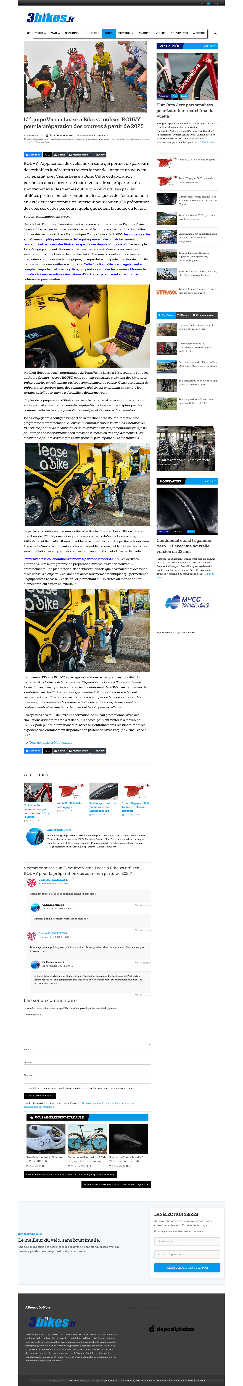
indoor (96, 139)
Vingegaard (130, 139)
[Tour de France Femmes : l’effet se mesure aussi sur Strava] (167, 292)
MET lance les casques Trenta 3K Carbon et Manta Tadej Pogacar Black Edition (71, 1174)
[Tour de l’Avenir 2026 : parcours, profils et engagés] (167, 218)
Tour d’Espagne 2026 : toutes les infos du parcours (136, 807)
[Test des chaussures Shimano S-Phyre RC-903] (46, 1139)
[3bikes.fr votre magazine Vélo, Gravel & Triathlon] (28, 33)
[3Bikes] (52, 1321)
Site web (28, 1075)
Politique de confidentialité (157, 1380)
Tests (39, 33)
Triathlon (125, 33)
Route (108, 33)
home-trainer (86, 139)
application (32, 139)
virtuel (140, 139)
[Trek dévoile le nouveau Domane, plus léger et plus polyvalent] (167, 273)
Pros (175, 96)
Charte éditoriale (183, 1380)
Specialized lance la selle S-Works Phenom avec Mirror (127, 1159)
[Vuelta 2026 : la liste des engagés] (167, 162)
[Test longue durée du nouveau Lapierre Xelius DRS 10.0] (167, 403)
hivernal (75, 139)
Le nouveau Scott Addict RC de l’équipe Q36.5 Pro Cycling (87, 1159)
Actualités (163, 96)
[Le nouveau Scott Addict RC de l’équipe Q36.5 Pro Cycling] (87, 1139)
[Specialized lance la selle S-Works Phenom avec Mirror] (128, 1139)
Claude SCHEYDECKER (52, 879)
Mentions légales (130, 1380)
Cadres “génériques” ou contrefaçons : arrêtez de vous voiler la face (195, 347)
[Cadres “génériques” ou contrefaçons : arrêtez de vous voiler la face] (167, 348)
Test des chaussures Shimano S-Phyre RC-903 (45, 1159)
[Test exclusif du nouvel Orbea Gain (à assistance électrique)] (167, 385)
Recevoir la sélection (187, 1268)
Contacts (200, 1380)
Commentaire (32, 1014)
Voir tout (210, 46)
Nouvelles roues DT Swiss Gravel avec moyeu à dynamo (115, 1184)
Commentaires (204, 315)
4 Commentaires (63, 135)
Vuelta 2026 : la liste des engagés (197, 159)
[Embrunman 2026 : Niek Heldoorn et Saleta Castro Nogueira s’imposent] (167, 236)
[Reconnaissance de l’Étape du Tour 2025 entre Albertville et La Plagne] (167, 366)
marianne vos (106, 139)
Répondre (145, 905)
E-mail (28, 1062)
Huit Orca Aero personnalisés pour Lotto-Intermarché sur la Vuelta (185, 111)
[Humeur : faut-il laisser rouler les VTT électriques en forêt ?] (167, 329)
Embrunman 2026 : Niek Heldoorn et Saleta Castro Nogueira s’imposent (198, 237)
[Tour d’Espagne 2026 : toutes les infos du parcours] (167, 181)
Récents (184, 315)
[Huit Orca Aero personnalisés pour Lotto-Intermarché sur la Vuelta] (187, 76)
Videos (160, 33)
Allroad (144, 33)
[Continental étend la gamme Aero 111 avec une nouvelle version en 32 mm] (167, 199)
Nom (27, 1049)
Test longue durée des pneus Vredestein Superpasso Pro (103, 807)
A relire (199, 33)
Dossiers (93, 33)
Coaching (72, 33)
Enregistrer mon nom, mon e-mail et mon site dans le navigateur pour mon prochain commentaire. (81, 1088)
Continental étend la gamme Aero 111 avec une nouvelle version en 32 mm (198, 200)
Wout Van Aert (42, 142)
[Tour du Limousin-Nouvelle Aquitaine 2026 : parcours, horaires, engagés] (167, 255)
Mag (54, 33)
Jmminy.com (111, 1380)
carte (40, 139)
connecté (48, 139)
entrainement (59, 139)
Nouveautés (179, 33)
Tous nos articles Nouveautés (50, 743)
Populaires (168, 315)
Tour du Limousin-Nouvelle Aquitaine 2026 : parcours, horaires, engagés (194, 257)
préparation (119, 139)
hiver (68, 139)
